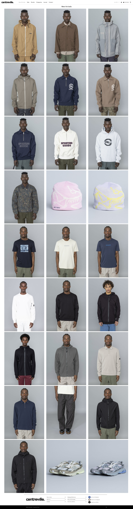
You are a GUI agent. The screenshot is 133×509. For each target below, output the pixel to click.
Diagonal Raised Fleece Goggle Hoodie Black (24, 359)
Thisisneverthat (24, 194)
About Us (48, 499)
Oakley (108, 32)
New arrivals (49, 497)
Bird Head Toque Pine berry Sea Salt (66, 197)
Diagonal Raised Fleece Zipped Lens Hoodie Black (108, 305)
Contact (48, 501)
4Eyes (38, 507)
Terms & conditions (71, 501)
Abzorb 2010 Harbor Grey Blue (108, 467)
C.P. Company (24, 248)
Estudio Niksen (66, 32)
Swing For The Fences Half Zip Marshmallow (66, 143)
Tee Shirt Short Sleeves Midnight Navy (108, 251)
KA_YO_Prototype (24, 85)
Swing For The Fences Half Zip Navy (24, 143)
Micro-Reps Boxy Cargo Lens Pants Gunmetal (66, 413)
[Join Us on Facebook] (89, 497)
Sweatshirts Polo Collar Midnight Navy (24, 413)
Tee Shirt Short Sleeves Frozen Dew (66, 251)
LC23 (24, 32)
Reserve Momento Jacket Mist (108, 36)
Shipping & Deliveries (72, 497)
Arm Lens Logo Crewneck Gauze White (24, 305)
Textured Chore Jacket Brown (66, 36)
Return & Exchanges (71, 499)
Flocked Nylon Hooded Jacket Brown (24, 35)
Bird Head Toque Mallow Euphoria (108, 197)
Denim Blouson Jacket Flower (24, 197)
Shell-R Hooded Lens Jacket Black (108, 413)
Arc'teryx (66, 193)
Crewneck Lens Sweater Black (66, 305)
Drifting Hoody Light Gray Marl (108, 143)
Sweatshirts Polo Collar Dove (108, 359)
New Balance (66, 463)
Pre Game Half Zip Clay (108, 89)
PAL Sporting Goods (66, 86)
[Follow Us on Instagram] (89, 500)
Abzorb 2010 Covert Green (66, 467)
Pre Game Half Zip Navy (66, 89)
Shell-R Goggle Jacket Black (24, 467)
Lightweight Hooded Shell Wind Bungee (24, 89)
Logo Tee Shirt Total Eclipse (24, 251)
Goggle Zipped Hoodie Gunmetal (66, 359)
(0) (126, 2)
